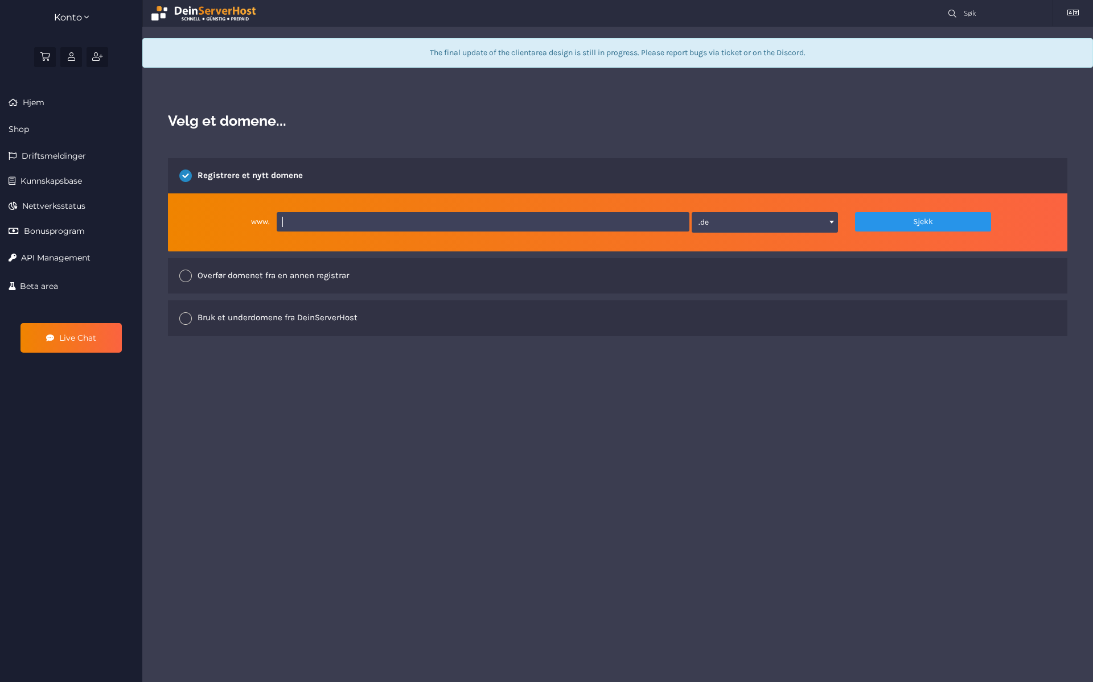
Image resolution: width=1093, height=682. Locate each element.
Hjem (32, 102)
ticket (731, 52)
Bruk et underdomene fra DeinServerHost (278, 317)
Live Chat (76, 338)
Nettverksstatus (52, 206)
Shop (19, 129)
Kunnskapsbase (50, 181)
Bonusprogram (53, 231)
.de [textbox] (703, 222)
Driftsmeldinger (52, 156)
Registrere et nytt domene (250, 175)
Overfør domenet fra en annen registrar (273, 275)
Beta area (36, 286)
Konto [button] (69, 17)
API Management (54, 258)
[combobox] (765, 222)
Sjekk (923, 221)
